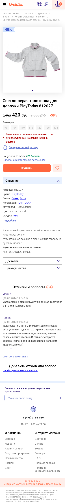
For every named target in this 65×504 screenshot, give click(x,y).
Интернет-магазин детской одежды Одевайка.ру (32, 484)
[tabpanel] (32, 60)
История (10, 438)
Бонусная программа (17, 453)
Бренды (9, 463)
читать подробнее (31, 501)
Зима (23, 198)
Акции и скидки (14, 448)
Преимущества (15, 268)
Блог (7, 467)
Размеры (40, 453)
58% (15, 215)
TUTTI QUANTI (26, 202)
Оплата (39, 443)
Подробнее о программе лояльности (24, 160)
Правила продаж (45, 463)
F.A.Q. (38, 458)
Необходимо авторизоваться (20, 370)
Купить (26, 168)
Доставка (12, 261)
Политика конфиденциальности (47, 469)
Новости (10, 443)
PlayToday (18, 194)
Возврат (40, 448)
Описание (12, 181)
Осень (15, 198)
